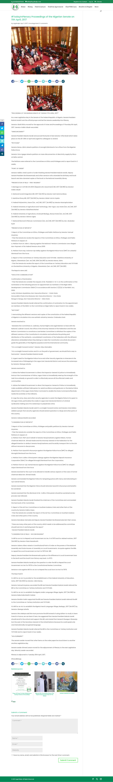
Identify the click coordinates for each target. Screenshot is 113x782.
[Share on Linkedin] (38, 81)
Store (97, 7)
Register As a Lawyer (80, 1)
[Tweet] (23, 81)
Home (23, 7)
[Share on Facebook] (14, 81)
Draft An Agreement (55, 7)
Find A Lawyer (40, 7)
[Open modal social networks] (63, 81)
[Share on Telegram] (51, 81)
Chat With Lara (71, 7)
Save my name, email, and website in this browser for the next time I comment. (41, 755)
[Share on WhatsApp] (30, 81)
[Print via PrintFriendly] (44, 81)
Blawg (30, 7)
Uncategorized (33, 23)
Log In (91, 1)
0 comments (43, 23)
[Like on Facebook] (58, 81)
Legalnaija (16, 23)
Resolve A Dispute (85, 7)
